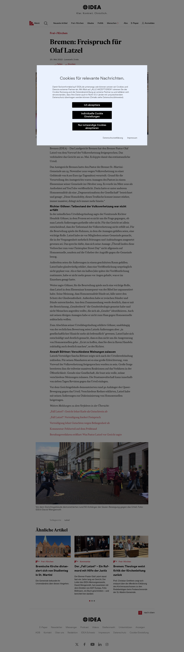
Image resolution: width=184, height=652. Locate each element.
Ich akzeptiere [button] (92, 104)
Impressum (132, 138)
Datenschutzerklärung (113, 138)
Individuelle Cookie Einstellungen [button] (92, 115)
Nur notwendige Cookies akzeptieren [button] (92, 126)
